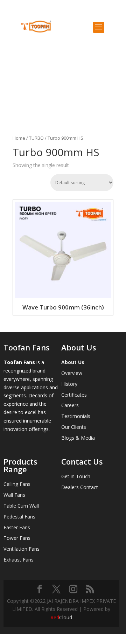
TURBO (36, 138)
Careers (70, 405)
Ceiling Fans (17, 484)
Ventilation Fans (22, 548)
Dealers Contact (79, 487)
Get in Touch (75, 476)
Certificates (74, 394)
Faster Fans (17, 527)
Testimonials (75, 416)
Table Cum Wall (21, 505)
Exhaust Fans (19, 559)
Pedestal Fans (19, 516)
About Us (72, 362)
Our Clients (73, 427)
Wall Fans (14, 495)
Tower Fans (17, 538)
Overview (71, 373)
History (69, 384)
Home (19, 138)
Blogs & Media (78, 437)
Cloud (61, 617)
